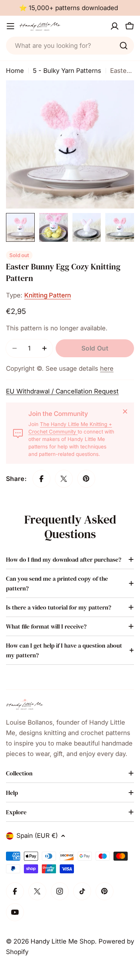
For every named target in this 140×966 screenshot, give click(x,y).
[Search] (123, 45)
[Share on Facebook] (41, 479)
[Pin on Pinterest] (86, 479)
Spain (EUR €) (37, 835)
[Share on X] (64, 479)
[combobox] (70, 46)
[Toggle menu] (10, 26)
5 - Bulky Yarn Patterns (67, 70)
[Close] (125, 411)
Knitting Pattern (47, 295)
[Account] (114, 26)
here (106, 368)
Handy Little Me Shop (63, 941)
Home (15, 70)
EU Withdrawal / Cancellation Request (62, 391)
